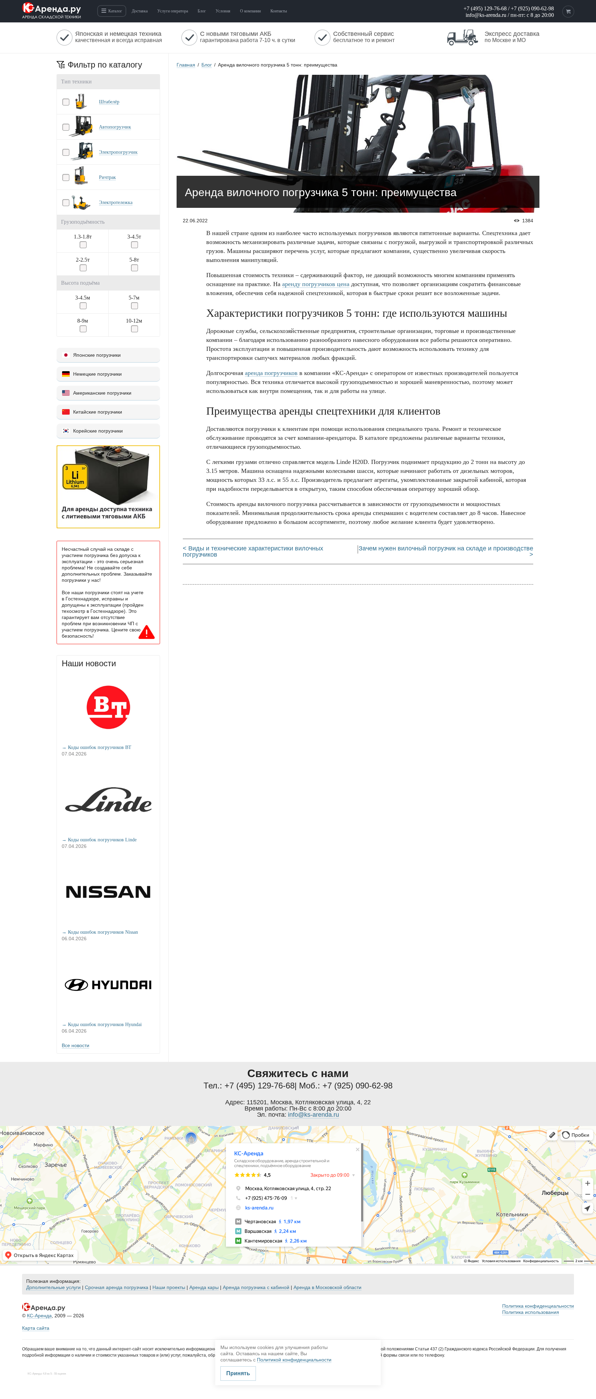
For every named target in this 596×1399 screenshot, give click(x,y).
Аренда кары (204, 1287)
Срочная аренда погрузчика (116, 1287)
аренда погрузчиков (271, 372)
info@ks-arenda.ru (486, 15)
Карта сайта (35, 1328)
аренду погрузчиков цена (315, 284)
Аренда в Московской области (327, 1287)
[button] (108, 101)
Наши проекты (168, 1287)
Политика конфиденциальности (538, 1306)
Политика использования (530, 1312)
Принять (238, 1373)
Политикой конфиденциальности (294, 1359)
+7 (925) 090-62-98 (532, 8)
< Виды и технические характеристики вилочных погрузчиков (253, 551)
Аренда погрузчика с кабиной (256, 1287)
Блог (206, 65)
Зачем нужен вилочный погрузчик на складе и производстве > (446, 551)
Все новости (75, 1045)
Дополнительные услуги (53, 1287)
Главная (186, 65)
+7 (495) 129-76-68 (485, 8)
